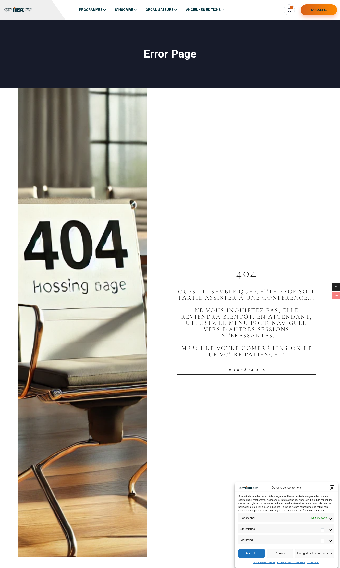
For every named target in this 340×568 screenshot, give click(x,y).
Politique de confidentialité (291, 562)
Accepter (251, 553)
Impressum (313, 562)
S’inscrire (124, 9)
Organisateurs (160, 9)
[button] (332, 487)
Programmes (91, 9)
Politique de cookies (264, 562)
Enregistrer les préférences (314, 553)
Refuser (280, 553)
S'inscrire (319, 9)
